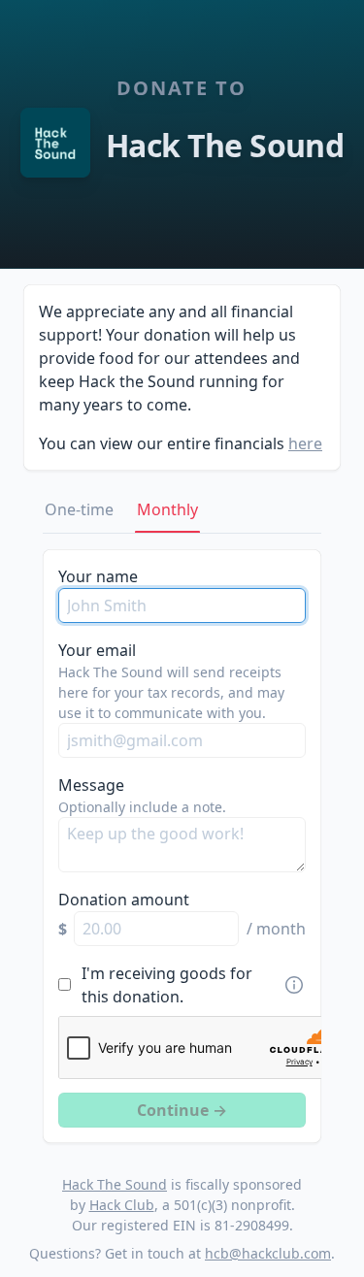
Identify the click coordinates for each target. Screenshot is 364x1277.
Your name (98, 576)
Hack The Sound (114, 1184)
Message (91, 785)
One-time (79, 509)
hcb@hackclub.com (268, 1253)
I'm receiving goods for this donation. (167, 985)
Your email (97, 650)
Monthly (167, 509)
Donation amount (123, 899)
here (305, 443)
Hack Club (121, 1204)
